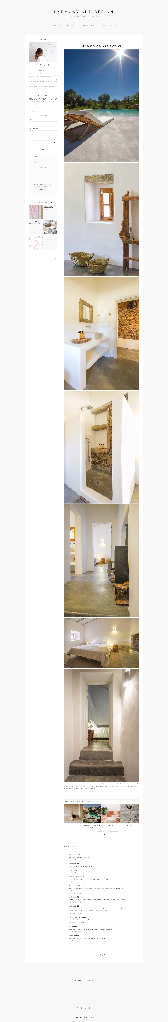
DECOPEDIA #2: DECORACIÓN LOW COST (49, 207)
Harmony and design (84, 12)
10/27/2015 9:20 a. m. (76, 902)
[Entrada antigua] (135, 955)
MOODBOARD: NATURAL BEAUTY (35, 222)
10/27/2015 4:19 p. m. (76, 922)
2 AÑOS (46, 237)
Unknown (73, 863)
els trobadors (74, 854)
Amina (71, 926)
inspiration (102, 832)
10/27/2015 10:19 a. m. (77, 913)
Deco (93, 26)
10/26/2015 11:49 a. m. (77, 873)
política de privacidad (42, 186)
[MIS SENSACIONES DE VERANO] (129, 813)
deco (32, 119)
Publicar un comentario (75, 945)
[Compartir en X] (99, 835)
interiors (114, 832)
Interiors (102, 26)
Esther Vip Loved (76, 917)
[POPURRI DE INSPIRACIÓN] (73, 813)
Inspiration (83, 26)
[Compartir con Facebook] (102, 835)
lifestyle (34, 133)
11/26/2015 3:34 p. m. (76, 941)
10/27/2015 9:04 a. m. (76, 893)
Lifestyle (71, 26)
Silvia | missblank (76, 886)
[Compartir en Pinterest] (105, 835)
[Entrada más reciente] (68, 955)
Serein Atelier (88, 1017)
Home (54, 26)
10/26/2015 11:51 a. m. (77, 882)
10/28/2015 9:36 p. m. (77, 932)
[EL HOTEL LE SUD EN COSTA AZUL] (110, 813)
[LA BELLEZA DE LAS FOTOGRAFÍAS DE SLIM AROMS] (92, 813)
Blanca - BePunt (76, 877)
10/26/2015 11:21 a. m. (77, 860)
